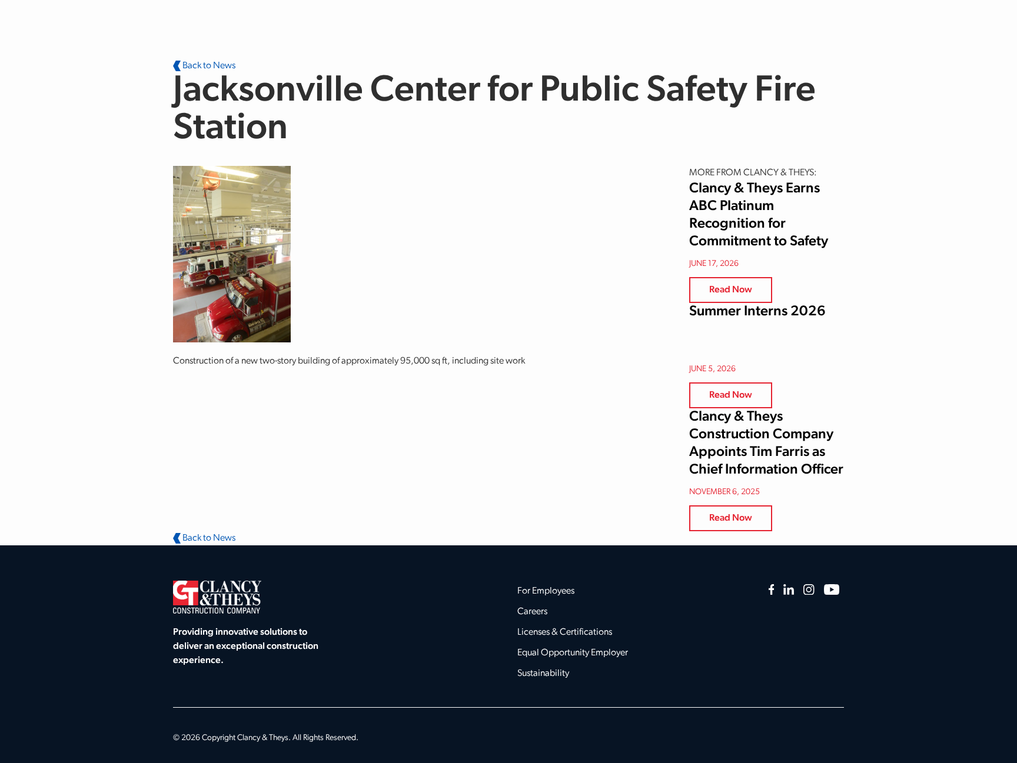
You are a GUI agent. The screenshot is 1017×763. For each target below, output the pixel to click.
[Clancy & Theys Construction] (217, 597)
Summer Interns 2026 (757, 312)
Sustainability (543, 673)
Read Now (730, 290)
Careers (532, 612)
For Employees (545, 591)
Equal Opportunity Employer (572, 653)
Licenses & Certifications (564, 632)
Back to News (208, 66)
